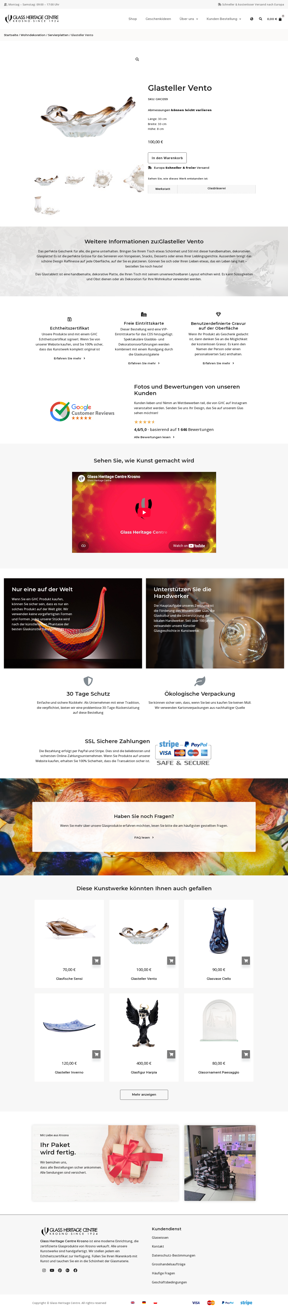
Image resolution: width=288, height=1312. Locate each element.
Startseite (11, 35)
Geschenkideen (158, 19)
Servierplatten (58, 35)
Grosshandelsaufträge (168, 1264)
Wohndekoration (33, 35)
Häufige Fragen (163, 1273)
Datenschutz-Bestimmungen (173, 1255)
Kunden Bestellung (222, 19)
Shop (133, 19)
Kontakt (158, 1246)
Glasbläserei (216, 188)
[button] (251, 19)
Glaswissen (160, 1237)
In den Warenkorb (96, 961)
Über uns (187, 19)
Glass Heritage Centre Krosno (64, 1241)
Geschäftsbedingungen (169, 1282)
